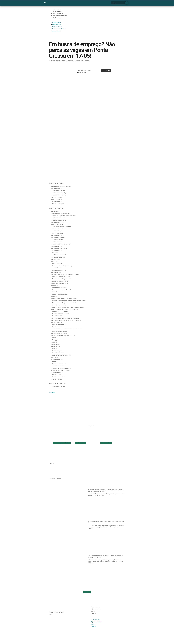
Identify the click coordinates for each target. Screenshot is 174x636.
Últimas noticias (95, 607)
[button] (88, 428)
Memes (93, 611)
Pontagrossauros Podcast (60, 15)
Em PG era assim (57, 17)
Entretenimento (57, 11)
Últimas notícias (57, 9)
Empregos (52, 392)
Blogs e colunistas (58, 13)
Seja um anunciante (96, 609)
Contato (93, 613)
